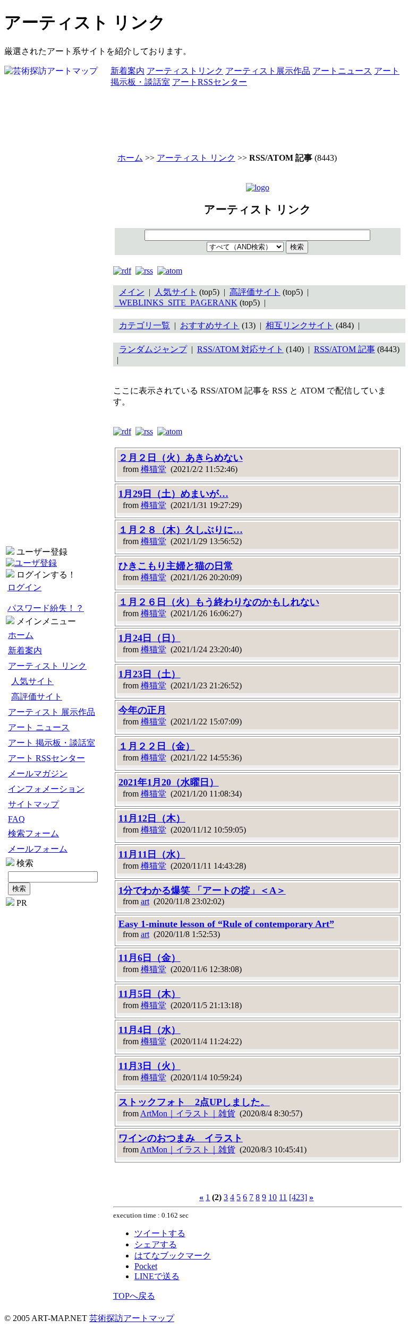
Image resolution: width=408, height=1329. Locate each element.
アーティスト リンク (47, 665)
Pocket (145, 1266)
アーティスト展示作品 (267, 70)
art (145, 901)
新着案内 (127, 70)
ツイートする (159, 1233)
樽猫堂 (153, 469)
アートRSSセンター (209, 81)
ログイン (24, 587)
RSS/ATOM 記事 (344, 349)
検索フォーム (33, 833)
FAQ (16, 819)
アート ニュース (39, 727)
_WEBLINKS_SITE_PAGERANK (176, 302)
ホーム (20, 635)
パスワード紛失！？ (45, 608)
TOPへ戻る (134, 1295)
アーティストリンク (185, 70)
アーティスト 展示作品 (51, 711)
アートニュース (342, 70)
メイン (131, 291)
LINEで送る (157, 1276)
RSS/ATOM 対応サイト (240, 349)
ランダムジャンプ (153, 349)
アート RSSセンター (46, 758)
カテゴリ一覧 (144, 325)
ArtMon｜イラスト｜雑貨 (187, 1113)
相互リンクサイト (300, 325)
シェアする (155, 1244)
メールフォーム (37, 848)
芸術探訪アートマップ (131, 1318)
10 (272, 1197)
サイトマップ (33, 804)
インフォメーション (46, 788)
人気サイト (32, 681)
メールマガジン (37, 773)
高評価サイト (36, 696)
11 (283, 1197)
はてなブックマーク (172, 1255)
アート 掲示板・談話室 (51, 742)
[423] (298, 1197)
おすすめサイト (210, 325)
